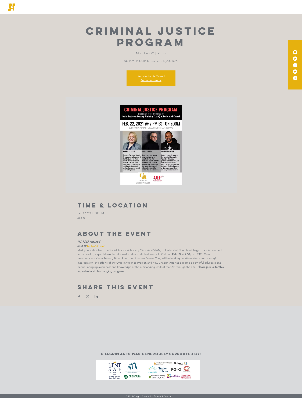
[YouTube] (295, 52)
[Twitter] (295, 71)
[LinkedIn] (295, 58)
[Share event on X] (87, 296)
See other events (151, 80)
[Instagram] (295, 78)
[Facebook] (295, 65)
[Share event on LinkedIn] (96, 296)
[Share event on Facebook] (79, 296)
